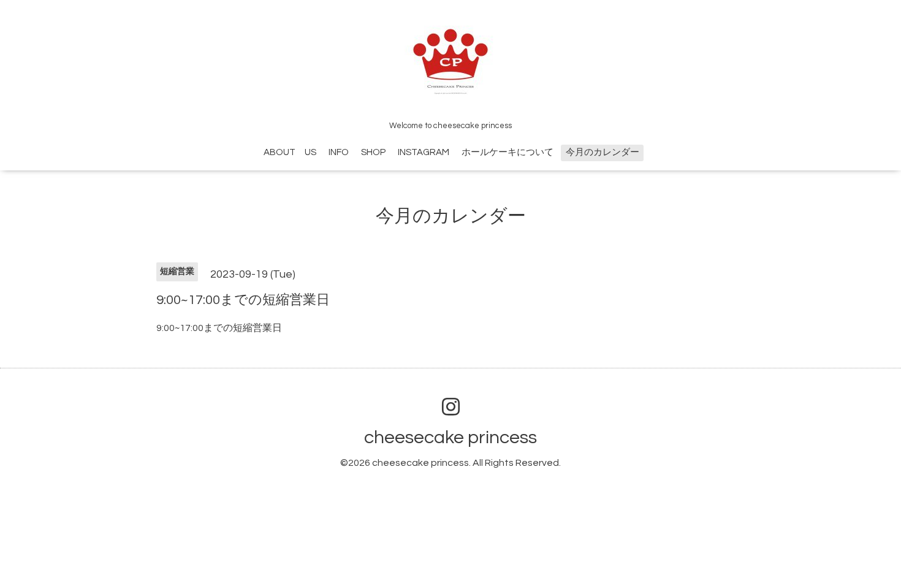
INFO (339, 152)
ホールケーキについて (507, 152)
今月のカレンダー (602, 152)
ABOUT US (290, 152)
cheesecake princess (450, 437)
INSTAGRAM (423, 152)
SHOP (373, 152)
